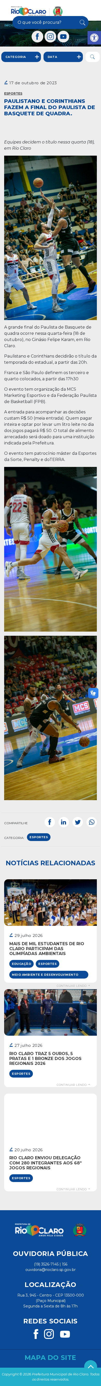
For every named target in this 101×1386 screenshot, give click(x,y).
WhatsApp (91, 822)
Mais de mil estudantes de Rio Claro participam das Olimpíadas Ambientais (46, 948)
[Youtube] (63, 36)
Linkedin (64, 822)
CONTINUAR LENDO (72, 986)
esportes (39, 837)
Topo (90, 1366)
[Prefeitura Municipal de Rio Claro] (37, 11)
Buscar (82, 22)
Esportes (13, 93)
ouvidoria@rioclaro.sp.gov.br (50, 1269)
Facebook (50, 822)
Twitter (78, 822)
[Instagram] (50, 36)
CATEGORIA (15, 57)
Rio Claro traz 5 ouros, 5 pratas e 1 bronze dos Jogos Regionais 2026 (45, 1058)
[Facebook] (38, 36)
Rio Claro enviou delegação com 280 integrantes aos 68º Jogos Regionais (45, 1162)
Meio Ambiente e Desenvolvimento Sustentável (45, 976)
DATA (52, 57)
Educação (21, 964)
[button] (94, 37)
